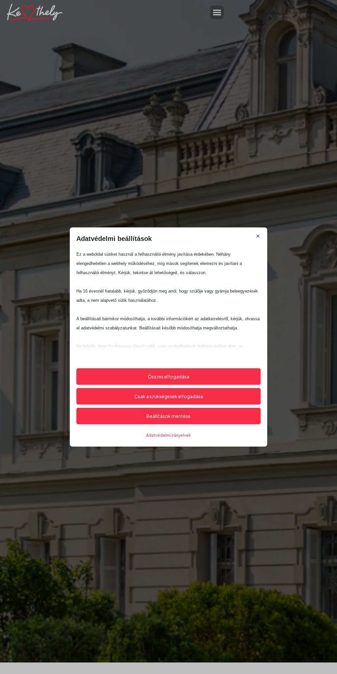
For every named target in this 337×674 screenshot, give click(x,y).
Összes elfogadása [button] (168, 376)
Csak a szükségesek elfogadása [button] (168, 396)
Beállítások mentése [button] (168, 416)
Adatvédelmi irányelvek (168, 435)
